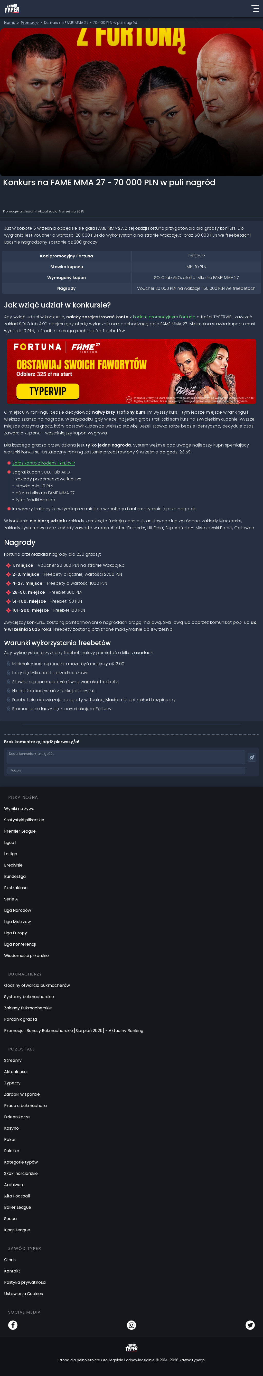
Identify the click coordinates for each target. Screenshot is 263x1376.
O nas (10, 1260)
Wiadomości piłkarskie (26, 956)
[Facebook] (12, 1325)
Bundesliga (15, 876)
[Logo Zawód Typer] (12, 8)
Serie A (11, 899)
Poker (10, 1139)
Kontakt (12, 1271)
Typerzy (12, 1083)
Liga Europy (15, 933)
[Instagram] (131, 1325)
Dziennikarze (17, 1117)
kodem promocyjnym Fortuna (164, 317)
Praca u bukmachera (25, 1106)
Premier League (20, 831)
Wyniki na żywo (19, 809)
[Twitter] (250, 1325)
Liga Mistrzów (17, 922)
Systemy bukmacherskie (29, 997)
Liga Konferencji (20, 944)
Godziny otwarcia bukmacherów (37, 985)
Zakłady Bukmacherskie (28, 1008)
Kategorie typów (21, 1162)
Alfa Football (17, 1196)
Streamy (13, 1060)
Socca (10, 1219)
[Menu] (255, 8)
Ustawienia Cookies (23, 1294)
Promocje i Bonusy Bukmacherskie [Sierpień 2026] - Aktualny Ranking (73, 1031)
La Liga (10, 854)
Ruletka (11, 1151)
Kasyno (11, 1128)
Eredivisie (13, 865)
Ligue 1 (10, 842)
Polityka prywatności (25, 1282)
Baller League (17, 1207)
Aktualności (15, 1072)
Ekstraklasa (15, 888)
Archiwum (14, 1185)
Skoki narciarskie (21, 1173)
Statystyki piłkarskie (24, 820)
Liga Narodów (17, 910)
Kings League (17, 1230)
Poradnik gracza (20, 1019)
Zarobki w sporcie (22, 1094)
